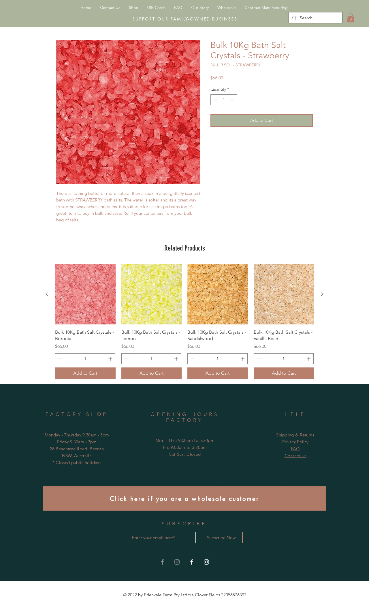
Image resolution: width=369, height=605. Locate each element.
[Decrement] (215, 100)
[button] (351, 17)
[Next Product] (322, 293)
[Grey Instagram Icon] (177, 562)
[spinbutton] (224, 100)
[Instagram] (206, 562)
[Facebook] (191, 562)
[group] (184, 321)
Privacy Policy (295, 442)
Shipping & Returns (295, 435)
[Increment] (232, 100)
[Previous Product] (46, 293)
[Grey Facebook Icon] (162, 562)
